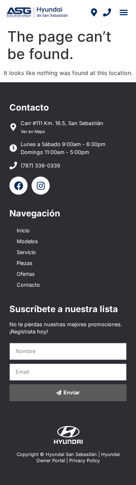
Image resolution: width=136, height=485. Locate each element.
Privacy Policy (84, 460)
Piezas (25, 263)
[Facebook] (18, 186)
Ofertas (26, 274)
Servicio (26, 252)
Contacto (28, 285)
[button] (123, 12)
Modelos (27, 241)
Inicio (23, 230)
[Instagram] (41, 186)
